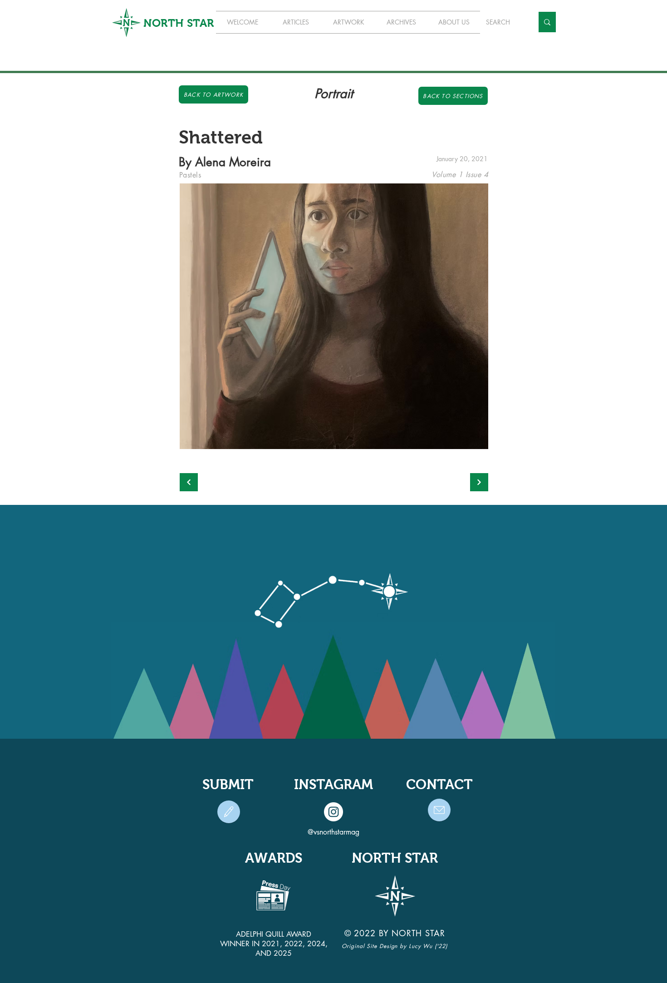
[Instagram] (333, 811)
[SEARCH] (547, 22)
